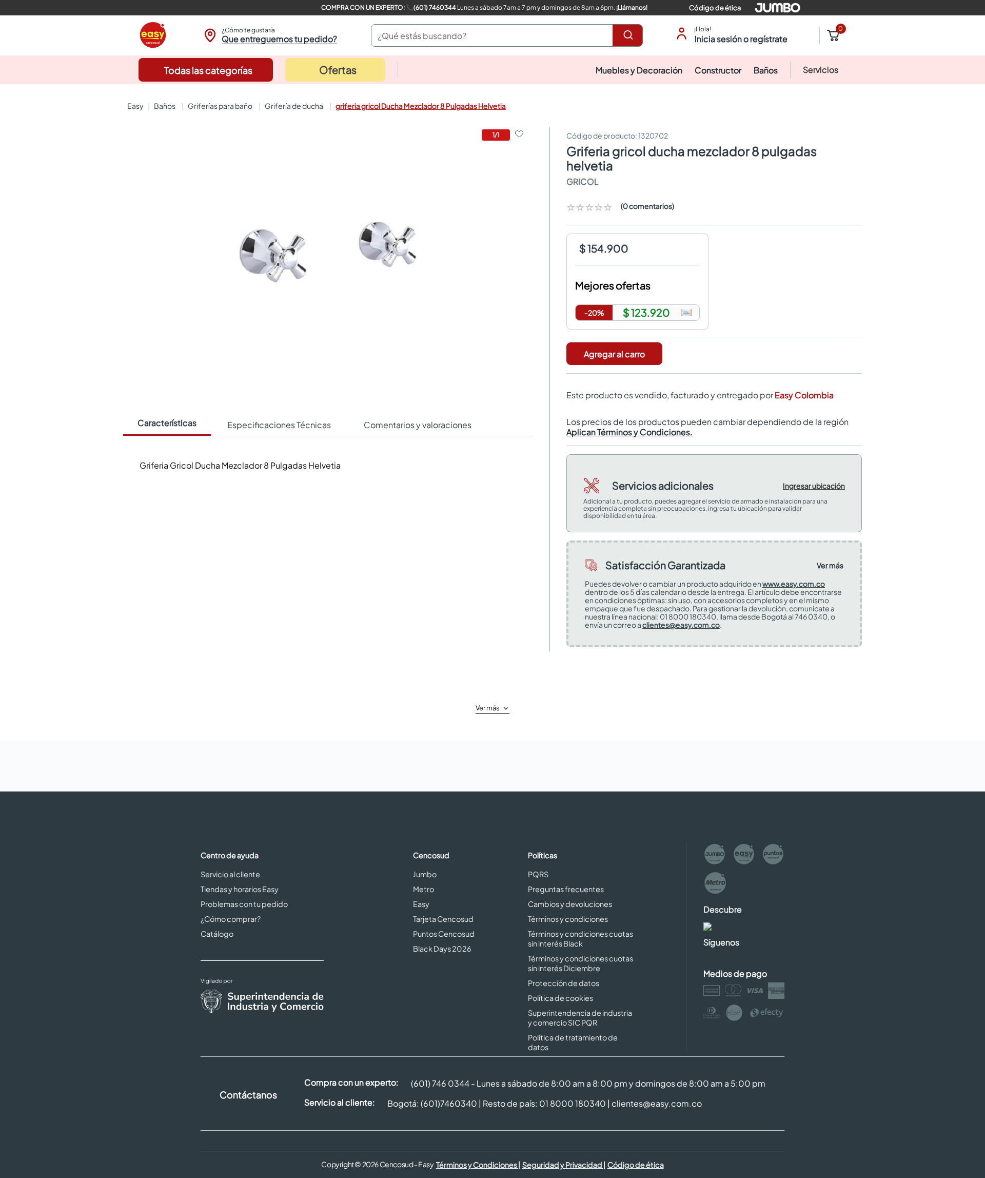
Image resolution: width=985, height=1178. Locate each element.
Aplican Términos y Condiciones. (629, 432)
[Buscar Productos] (630, 35)
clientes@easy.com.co (681, 624)
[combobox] (507, 35)
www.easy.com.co (793, 583)
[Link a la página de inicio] (134, 106)
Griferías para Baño (220, 105)
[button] (269, 35)
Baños (164, 105)
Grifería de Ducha (294, 105)
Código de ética (715, 8)
